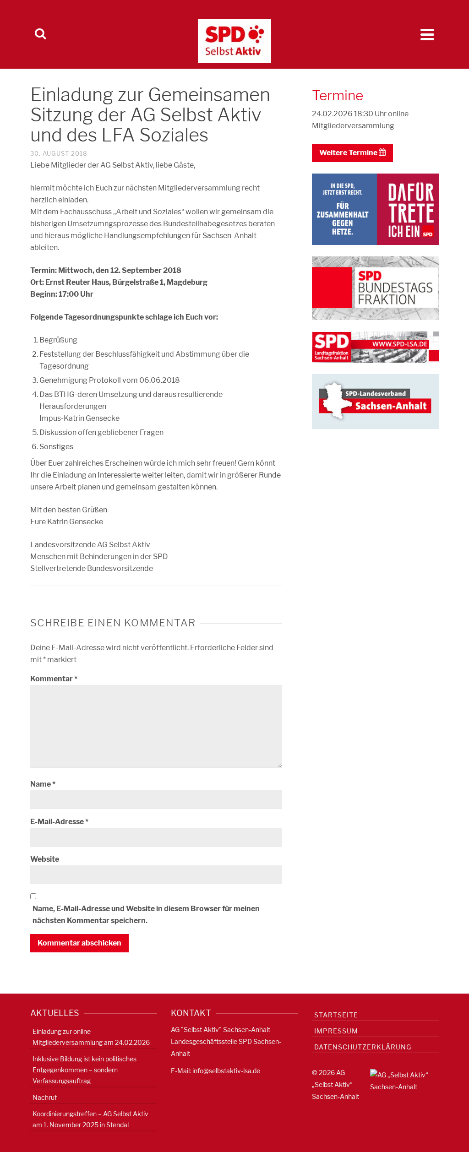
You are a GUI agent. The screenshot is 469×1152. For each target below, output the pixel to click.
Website (44, 859)
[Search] (40, 34)
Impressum (336, 1031)
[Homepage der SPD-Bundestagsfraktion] (375, 287)
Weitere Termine (349, 152)
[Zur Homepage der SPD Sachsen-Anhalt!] (375, 401)
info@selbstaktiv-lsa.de (226, 1071)
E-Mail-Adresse (59, 821)
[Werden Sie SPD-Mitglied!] (375, 208)
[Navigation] (427, 34)
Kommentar (53, 678)
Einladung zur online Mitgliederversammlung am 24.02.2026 (91, 1036)
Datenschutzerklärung (362, 1047)
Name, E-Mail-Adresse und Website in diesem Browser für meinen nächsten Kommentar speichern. (146, 914)
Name (42, 784)
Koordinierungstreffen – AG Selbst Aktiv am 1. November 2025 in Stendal (90, 1119)
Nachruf (45, 1097)
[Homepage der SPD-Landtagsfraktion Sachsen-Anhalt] (375, 346)
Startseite (336, 1015)
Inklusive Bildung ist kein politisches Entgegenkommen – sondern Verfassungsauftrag (84, 1070)
